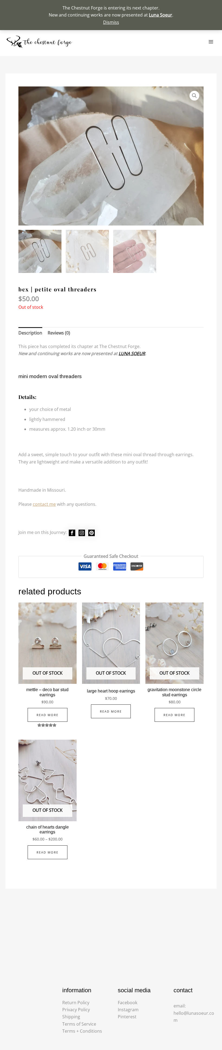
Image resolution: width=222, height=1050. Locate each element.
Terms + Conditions (82, 1031)
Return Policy (75, 1003)
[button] (194, 96)
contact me (44, 504)
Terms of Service (79, 1024)
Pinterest (127, 1017)
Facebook (127, 1003)
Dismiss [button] (111, 22)
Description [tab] (30, 333)
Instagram (128, 1010)
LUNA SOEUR (132, 353)
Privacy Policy (76, 1010)
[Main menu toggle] (211, 41)
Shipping (71, 1017)
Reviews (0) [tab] (59, 333)
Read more (47, 715)
